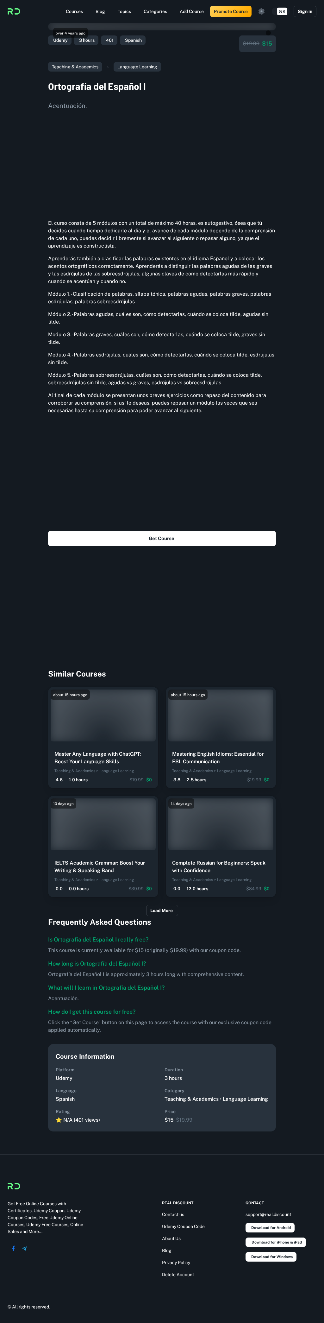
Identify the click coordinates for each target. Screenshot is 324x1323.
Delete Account (178, 1274)
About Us (171, 1238)
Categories (155, 11)
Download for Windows (272, 1257)
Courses (74, 11)
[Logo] (14, 11)
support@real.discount (268, 1214)
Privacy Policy (176, 1262)
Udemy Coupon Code (183, 1226)
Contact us (173, 1214)
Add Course (192, 11)
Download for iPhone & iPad (277, 1242)
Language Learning (137, 66)
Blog (100, 11)
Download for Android (271, 1227)
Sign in (305, 11)
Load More (161, 910)
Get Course (161, 538)
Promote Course (231, 11)
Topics (124, 11)
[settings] (261, 11)
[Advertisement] (162, 162)
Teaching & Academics (75, 66)
